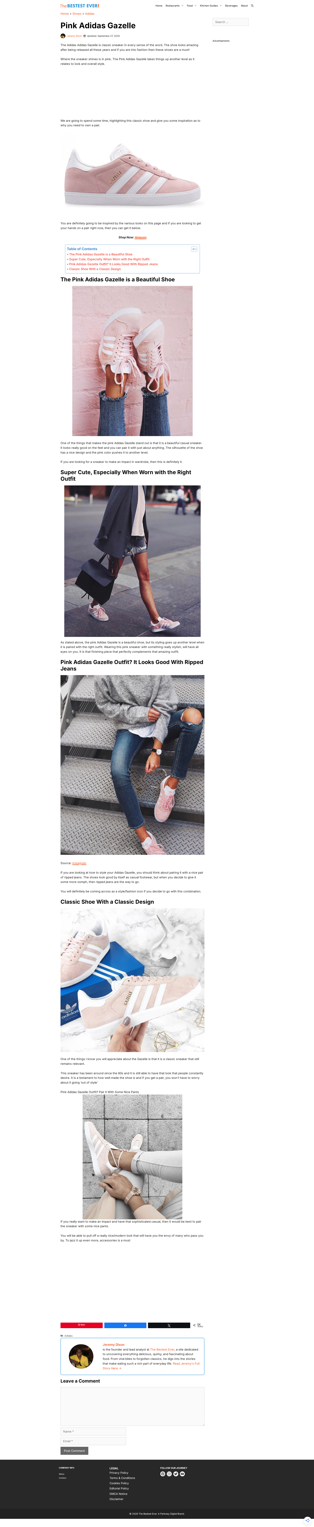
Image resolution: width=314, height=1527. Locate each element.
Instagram (79, 863)
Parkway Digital (168, 1513)
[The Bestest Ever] (80, 5)
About (244, 5)
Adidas (90, 13)
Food (190, 5)
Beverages (231, 5)
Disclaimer (116, 1499)
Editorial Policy (119, 1488)
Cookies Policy (119, 1483)
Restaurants (173, 5)
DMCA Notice (118, 1493)
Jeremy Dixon (74, 35)
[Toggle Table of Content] (192, 249)
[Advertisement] (132, 94)
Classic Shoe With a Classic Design (95, 269)
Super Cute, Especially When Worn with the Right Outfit (109, 259)
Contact (62, 1478)
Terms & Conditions (122, 1478)
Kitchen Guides (209, 5)
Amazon (141, 237)
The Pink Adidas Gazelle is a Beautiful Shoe (100, 254)
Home (159, 5)
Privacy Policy (119, 1472)
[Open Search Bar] (252, 5)
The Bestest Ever (162, 1349)
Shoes (76, 13)
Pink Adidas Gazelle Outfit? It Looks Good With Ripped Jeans (113, 264)
